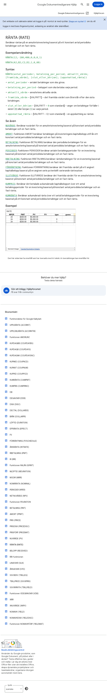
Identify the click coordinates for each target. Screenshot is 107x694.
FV (11, 435)
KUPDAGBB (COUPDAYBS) (21, 343)
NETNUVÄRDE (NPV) (19, 496)
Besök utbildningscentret (12, 650)
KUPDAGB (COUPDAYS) (20, 349)
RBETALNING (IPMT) (18, 453)
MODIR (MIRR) (16, 477)
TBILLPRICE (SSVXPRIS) (20, 581)
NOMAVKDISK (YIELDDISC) (21, 618)
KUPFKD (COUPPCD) (19, 374)
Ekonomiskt (11, 312)
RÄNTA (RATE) (16, 544)
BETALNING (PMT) (18, 508)
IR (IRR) (13, 459)
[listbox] (14, 688)
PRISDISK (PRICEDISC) (19, 526)
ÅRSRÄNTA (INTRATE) (19, 447)
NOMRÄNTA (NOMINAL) (20, 483)
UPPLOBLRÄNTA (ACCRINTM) (23, 331)
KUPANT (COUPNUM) (19, 367)
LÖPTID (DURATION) (19, 422)
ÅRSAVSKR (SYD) (17, 569)
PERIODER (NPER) (17, 490)
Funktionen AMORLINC (20, 337)
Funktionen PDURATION (20, 502)
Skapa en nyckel (76, 21)
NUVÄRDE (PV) (16, 538)
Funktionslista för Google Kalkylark (25, 319)
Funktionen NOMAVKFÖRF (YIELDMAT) (27, 624)
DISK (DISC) (15, 404)
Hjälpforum (99, 13)
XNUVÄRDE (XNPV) (18, 605)
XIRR (12, 599)
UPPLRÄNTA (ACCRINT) (20, 325)
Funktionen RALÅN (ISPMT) (22, 465)
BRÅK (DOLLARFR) (18, 416)
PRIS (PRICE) (15, 520)
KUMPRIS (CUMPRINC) (19, 386)
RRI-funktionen (16, 557)
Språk (10, 685)
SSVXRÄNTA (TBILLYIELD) (21, 587)
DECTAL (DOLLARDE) (19, 410)
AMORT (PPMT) (16, 514)
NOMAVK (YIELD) (17, 612)
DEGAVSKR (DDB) (18, 398)
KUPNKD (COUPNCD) (19, 361)
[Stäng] (104, 20)
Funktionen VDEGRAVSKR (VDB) (24, 593)
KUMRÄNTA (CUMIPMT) (20, 380)
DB (11, 392)
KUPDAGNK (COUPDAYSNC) (22, 355)
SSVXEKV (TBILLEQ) (19, 575)
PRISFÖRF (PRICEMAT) (19, 532)
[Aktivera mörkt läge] (26, 688)
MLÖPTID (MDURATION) (20, 471)
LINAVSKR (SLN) (17, 563)
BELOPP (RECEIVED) (19, 551)
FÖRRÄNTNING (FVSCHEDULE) (23, 441)
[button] (5, 4)
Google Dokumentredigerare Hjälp (57, 4)
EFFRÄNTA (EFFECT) (19, 428)
